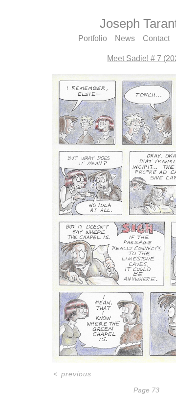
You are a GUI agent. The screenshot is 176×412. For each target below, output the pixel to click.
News (124, 38)
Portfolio (90, 38)
